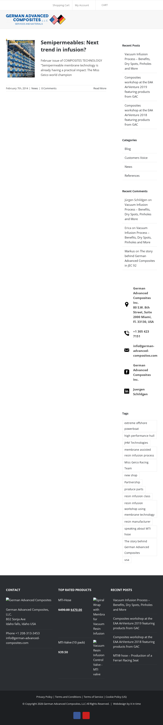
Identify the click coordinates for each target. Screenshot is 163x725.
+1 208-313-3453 (28, 633)
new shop (130, 475)
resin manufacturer (137, 521)
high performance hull (139, 436)
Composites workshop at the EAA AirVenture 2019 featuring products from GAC (139, 86)
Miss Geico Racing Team (136, 465)
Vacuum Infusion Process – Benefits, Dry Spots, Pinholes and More (132, 604)
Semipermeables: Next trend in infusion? (70, 46)
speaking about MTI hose (137, 531)
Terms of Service (93, 697)
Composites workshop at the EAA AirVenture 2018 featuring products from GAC (139, 114)
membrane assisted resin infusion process (139, 452)
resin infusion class (137, 496)
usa (126, 560)
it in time (135, 704)
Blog (128, 149)
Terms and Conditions (68, 697)
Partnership (132, 482)
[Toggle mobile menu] (154, 19)
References (132, 176)
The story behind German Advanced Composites (136, 547)
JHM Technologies (136, 443)
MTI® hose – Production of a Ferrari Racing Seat (132, 657)
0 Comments (48, 88)
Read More (99, 88)
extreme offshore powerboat (135, 426)
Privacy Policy (44, 697)
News (34, 88)
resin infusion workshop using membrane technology (139, 508)
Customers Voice (136, 158)
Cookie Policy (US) (116, 697)
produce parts (133, 489)
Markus (130, 251)
